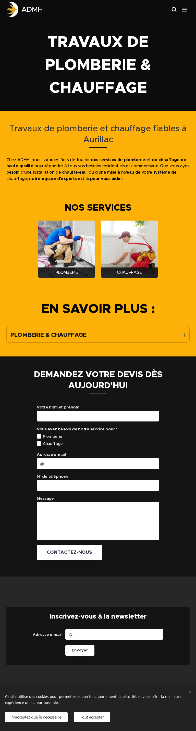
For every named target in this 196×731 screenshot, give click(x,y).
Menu (184, 9)
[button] (174, 9)
